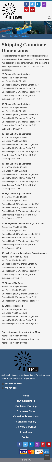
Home (4, 36)
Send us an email (14, 383)
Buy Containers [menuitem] (26, 400)
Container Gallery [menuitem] (26, 421)
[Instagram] (44, 4)
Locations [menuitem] (26, 432)
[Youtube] (32, 9)
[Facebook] (26, 4)
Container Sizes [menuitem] (26, 411)
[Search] (49, 17)
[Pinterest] (26, 9)
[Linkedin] (38, 4)
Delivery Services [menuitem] (26, 426)
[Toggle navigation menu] (47, 457)
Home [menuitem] (26, 395)
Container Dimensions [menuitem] (26, 416)
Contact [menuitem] (26, 437)
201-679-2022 (11, 388)
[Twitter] (32, 4)
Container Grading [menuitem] (26, 406)
